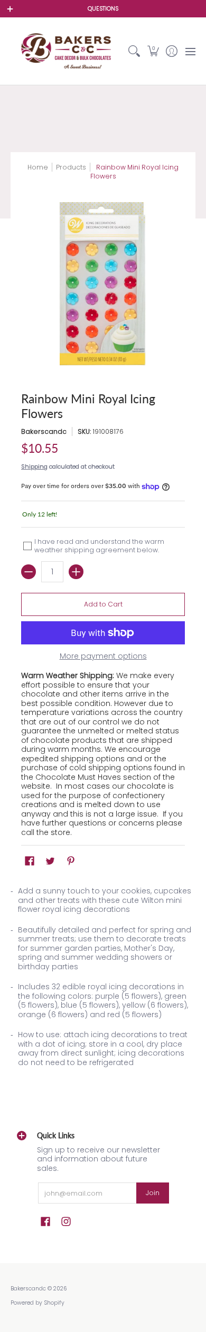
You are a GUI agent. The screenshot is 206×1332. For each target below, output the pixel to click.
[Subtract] (28, 571)
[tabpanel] (103, 979)
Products (71, 167)
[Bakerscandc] (68, 51)
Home (37, 167)
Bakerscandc (44, 431)
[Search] (134, 51)
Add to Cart (103, 604)
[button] (153, 51)
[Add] (76, 571)
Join (153, 1192)
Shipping (34, 466)
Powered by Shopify (37, 1303)
